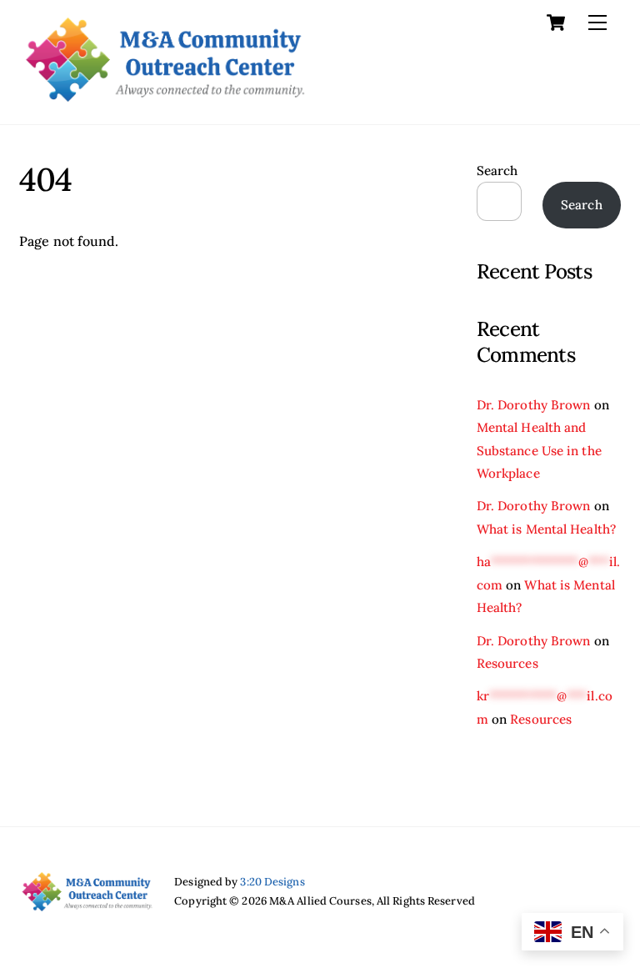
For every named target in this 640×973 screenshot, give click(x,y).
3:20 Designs (272, 882)
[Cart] (555, 22)
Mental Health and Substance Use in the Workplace (539, 450)
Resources (507, 663)
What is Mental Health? (546, 529)
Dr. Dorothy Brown (534, 405)
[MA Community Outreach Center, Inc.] (165, 95)
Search (497, 170)
